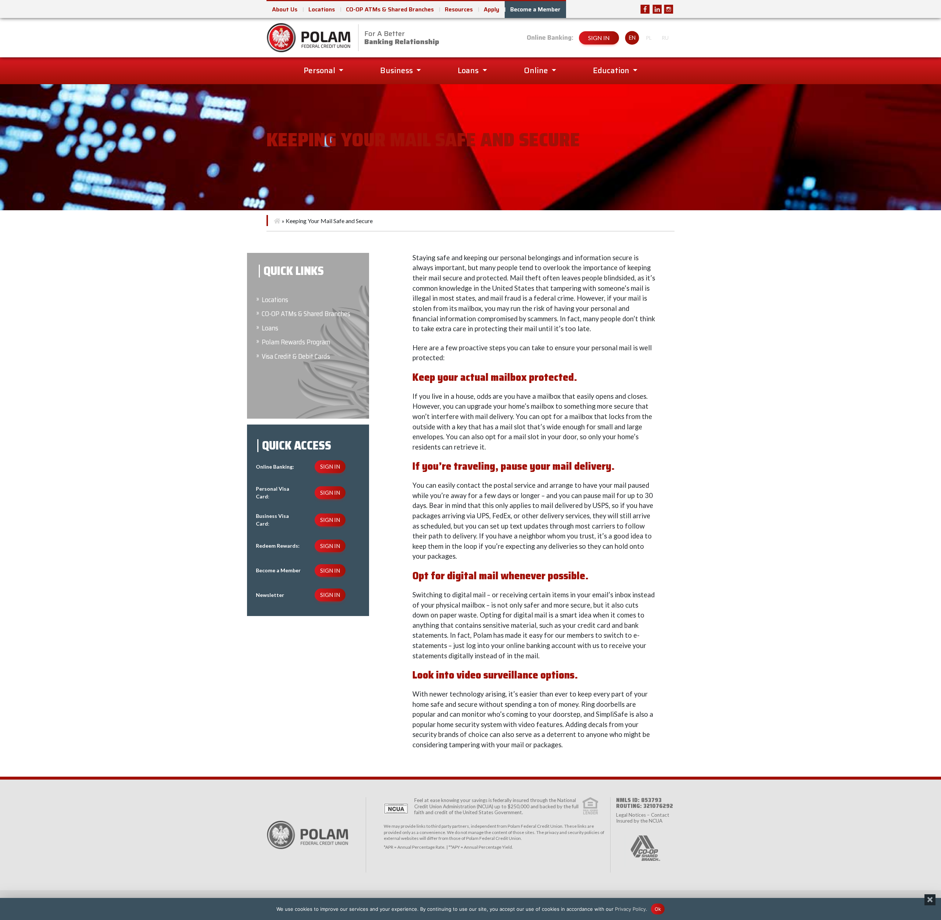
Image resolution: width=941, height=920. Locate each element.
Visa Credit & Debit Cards (296, 356)
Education (612, 70)
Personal (320, 70)
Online (537, 70)
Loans (469, 70)
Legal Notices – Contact (642, 815)
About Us (284, 9)
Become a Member (535, 9)
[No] (929, 899)
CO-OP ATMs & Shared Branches (390, 9)
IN (657, 9)
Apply (491, 9)
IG (668, 9)
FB (645, 9)
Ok (658, 909)
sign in (599, 37)
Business (397, 70)
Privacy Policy (630, 909)
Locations (321, 9)
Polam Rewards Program (296, 342)
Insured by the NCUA (639, 821)
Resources (459, 9)
